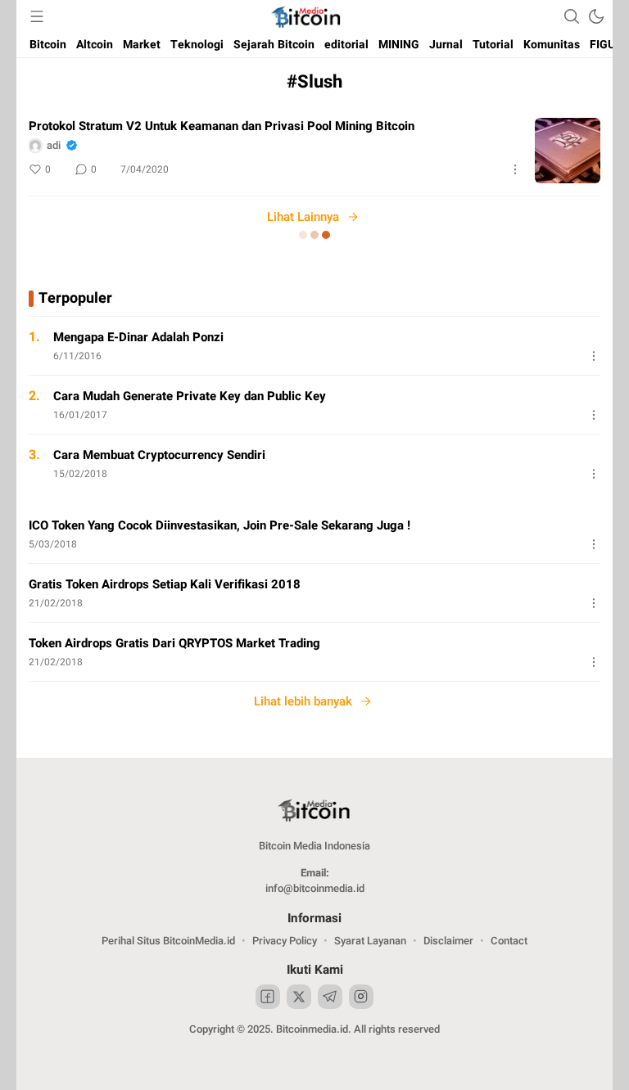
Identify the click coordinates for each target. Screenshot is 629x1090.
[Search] (571, 16)
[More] (515, 169)
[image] (567, 150)
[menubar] (36, 16)
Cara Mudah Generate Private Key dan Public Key (189, 396)
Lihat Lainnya (303, 217)
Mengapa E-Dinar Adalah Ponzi (138, 337)
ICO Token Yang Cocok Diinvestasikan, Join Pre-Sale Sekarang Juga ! (219, 525)
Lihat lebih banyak (303, 701)
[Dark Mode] (596, 16)
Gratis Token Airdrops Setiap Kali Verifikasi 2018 (165, 584)
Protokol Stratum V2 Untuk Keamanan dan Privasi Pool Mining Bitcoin (221, 126)
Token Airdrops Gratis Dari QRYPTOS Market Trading (174, 643)
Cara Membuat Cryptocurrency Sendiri (159, 455)
